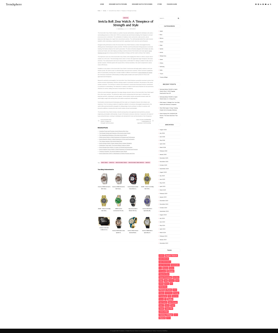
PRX (169, 296)
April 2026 (162, 144)
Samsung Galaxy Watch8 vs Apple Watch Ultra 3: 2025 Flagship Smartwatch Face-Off (168, 91)
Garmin (161, 49)
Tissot (161, 74)
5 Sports (161, 255)
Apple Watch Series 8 (164, 265)
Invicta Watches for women (145, 72)
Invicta (126, 17)
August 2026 (163, 129)
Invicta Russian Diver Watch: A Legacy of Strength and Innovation (107, 121)
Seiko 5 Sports (163, 302)
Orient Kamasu (168, 293)
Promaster (162, 296)
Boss (161, 34)
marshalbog (120, 29)
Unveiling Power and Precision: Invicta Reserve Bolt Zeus (113, 131)
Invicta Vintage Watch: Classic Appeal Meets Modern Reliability (115, 143)
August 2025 (163, 172)
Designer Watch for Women (142, 4)
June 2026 (162, 137)
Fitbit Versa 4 (171, 280)
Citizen (161, 42)
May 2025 (162, 183)
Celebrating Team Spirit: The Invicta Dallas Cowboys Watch (114, 145)
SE (165, 299)
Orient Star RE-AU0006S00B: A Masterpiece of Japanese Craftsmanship (143, 121)
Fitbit (161, 45)
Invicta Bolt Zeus (121, 162)
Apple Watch (171, 255)
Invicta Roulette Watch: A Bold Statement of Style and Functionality (117, 139)
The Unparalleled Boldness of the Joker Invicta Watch (113, 135)
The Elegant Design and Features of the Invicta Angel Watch (114, 133)
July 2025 (162, 176)
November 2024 (164, 204)
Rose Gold (175, 296)
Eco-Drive (176, 277)
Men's (171, 283)
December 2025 (164, 158)
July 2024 (162, 218)
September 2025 (164, 169)
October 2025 (163, 165)
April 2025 (162, 186)
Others (161, 63)
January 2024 (163, 239)
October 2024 (163, 208)
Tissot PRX (168, 308)
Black (160, 268)
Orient (161, 59)
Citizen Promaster (165, 277)
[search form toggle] (270, 4)
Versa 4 (175, 314)
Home (102, 4)
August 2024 (163, 215)
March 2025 (163, 190)
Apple (161, 31)
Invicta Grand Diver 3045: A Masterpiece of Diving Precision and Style (117, 153)
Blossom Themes (152, 330)
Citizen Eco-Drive (164, 274)
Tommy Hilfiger (164, 77)
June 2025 (162, 179)
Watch (148, 162)
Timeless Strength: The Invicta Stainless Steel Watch (113, 151)
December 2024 (164, 200)
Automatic (175, 265)
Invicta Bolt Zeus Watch (136, 162)
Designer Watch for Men (118, 4)
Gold (177, 280)
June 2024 (162, 222)
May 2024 (162, 225)
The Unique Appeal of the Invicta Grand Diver (110, 141)
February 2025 (163, 193)
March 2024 (163, 232)
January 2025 (163, 197)
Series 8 (167, 305)
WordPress (164, 330)
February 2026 (163, 151)
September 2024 (164, 211)
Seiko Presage (172, 302)
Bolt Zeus (104, 162)
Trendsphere (14, 4)
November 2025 (164, 161)
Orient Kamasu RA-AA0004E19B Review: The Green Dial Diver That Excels (169, 115)
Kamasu (166, 283)
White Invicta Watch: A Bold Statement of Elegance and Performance (117, 137)
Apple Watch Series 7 (164, 262)
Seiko (161, 70)
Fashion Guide (172, 4)
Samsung (162, 66)
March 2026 (163, 147)
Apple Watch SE (163, 259)
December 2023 (164, 243)
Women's (168, 317)
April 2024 (162, 229)
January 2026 (163, 154)
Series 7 (161, 305)
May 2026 (162, 140)
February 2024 (163, 236)
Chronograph (162, 271)
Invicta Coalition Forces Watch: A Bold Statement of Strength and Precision (118, 149)
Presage (176, 293)
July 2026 (162, 133)
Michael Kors (163, 56)
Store (159, 4)
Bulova (161, 38)
